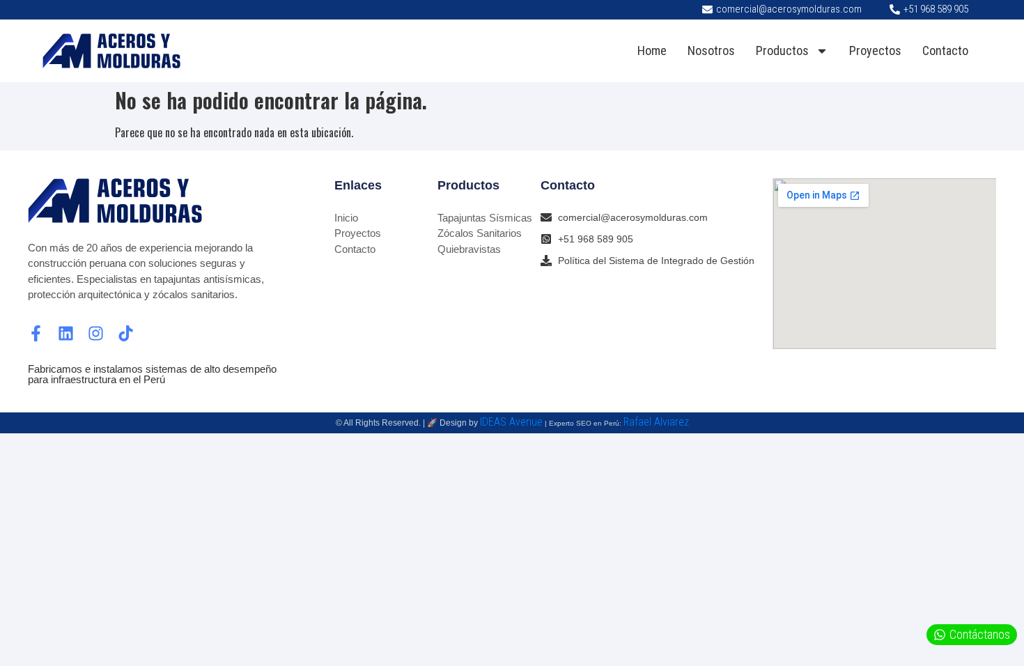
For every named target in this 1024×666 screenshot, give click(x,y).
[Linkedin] (66, 333)
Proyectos (875, 50)
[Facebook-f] (36, 333)
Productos (782, 50)
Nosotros (711, 50)
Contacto (945, 50)
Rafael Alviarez (656, 421)
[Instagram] (96, 333)
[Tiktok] (126, 333)
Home (652, 50)
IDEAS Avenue (511, 421)
